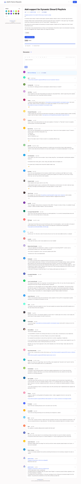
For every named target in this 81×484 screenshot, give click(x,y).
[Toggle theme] (71, 2)
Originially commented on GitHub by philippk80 (38, 460)
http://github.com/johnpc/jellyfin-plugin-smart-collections (53, 195)
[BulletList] (35, 57)
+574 (7, 16)
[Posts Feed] (69, 2)
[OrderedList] (37, 57)
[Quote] (40, 57)
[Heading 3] (27, 57)
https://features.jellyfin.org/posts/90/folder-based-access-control (42, 355)
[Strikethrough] (33, 57)
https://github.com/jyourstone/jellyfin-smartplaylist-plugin (40, 105)
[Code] (38, 57)
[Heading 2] (25, 57)
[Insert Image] (44, 57)
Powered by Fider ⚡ (40, 479)
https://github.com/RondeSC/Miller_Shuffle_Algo (38, 226)
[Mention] (42, 57)
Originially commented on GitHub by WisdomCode (38, 468)
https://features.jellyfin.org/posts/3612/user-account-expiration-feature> (44, 79)
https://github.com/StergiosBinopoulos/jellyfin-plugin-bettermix (55, 115)
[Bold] (29, 57)
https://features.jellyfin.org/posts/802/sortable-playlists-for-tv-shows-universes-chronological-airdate (49, 398)
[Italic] (31, 57)
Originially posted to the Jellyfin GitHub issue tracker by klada (38, 15)
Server (27, 32)
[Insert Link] (46, 57)
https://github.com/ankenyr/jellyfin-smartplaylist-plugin (57, 102)
